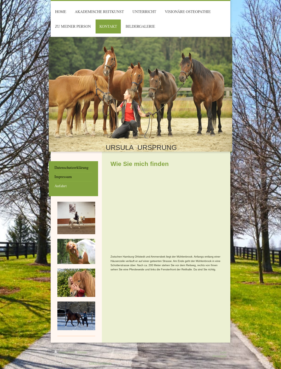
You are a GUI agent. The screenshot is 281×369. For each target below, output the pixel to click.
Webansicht (219, 355)
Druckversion (66, 352)
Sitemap (82, 352)
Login (223, 352)
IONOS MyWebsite (100, 363)
